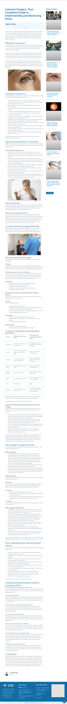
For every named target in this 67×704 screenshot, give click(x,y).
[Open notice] (64, 701)
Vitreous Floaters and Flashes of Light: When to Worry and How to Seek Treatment (53, 183)
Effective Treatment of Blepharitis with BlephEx (21, 578)
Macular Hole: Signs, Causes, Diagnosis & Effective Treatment (52, 124)
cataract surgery (36, 259)
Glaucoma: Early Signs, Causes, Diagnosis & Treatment (53, 95)
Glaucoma (11, 113)
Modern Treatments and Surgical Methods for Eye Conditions (19, 401)
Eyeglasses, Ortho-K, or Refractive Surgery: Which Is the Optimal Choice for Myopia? (53, 65)
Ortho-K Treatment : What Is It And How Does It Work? (53, 153)
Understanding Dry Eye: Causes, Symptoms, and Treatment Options (53, 33)
